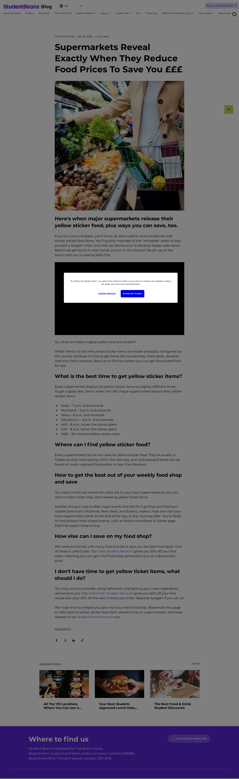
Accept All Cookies (132, 293)
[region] (121, 288)
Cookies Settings (107, 293)
